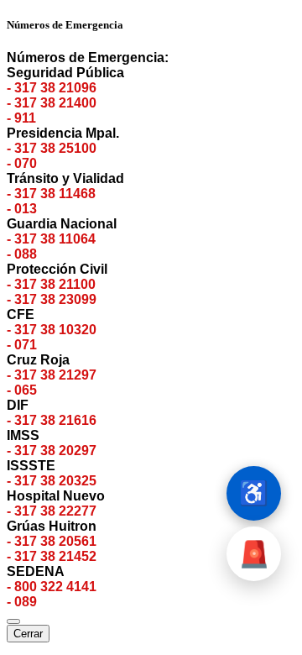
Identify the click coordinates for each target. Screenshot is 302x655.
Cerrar (28, 633)
